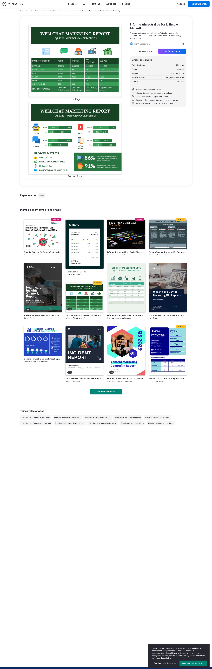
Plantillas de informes (57, 11)
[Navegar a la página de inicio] (13, 4)
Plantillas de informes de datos (160, 423)
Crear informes (40, 11)
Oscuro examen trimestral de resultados (168, 252)
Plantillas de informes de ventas (97, 417)
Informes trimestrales (77, 11)
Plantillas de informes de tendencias (69, 423)
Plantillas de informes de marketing (36, 417)
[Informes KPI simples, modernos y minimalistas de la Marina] (168, 287)
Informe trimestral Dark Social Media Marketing (126, 252)
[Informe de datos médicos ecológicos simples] (43, 287)
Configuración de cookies (165, 663)
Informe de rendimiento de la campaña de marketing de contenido (126, 378)
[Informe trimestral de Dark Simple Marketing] (85, 297)
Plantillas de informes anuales (157, 417)
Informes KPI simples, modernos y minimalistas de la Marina (168, 315)
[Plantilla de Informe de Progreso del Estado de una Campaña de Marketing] (168, 350)
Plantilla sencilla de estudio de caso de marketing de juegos (43, 252)
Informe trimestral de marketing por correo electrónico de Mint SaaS (126, 315)
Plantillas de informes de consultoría (36, 423)
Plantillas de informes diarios (132, 423)
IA (84, 4)
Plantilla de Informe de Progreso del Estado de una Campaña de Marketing (168, 378)
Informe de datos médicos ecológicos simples (43, 315)
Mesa (42, 195)
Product (72, 4)
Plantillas (95, 4)
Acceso (181, 4)
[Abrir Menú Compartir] (183, 44)
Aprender (111, 4)
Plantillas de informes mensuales (67, 417)
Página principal (26, 11)
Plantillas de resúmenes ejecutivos (103, 423)
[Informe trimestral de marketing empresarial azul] (43, 341)
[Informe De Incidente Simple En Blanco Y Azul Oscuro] (85, 350)
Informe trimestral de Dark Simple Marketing (85, 315)
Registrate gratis (199, 4)
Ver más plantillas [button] (106, 391)
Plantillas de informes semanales (128, 417)
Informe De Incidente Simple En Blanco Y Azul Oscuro (85, 378)
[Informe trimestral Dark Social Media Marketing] (126, 234)
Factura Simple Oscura (76, 272)
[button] (143, 51)
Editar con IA (174, 51)
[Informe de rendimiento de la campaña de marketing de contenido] (126, 350)
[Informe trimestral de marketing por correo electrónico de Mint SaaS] (126, 287)
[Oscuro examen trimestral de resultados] (168, 234)
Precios (126, 4)
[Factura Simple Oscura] (85, 244)
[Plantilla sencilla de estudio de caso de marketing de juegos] (43, 234)
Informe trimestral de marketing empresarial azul (43, 359)
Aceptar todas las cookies (193, 663)
